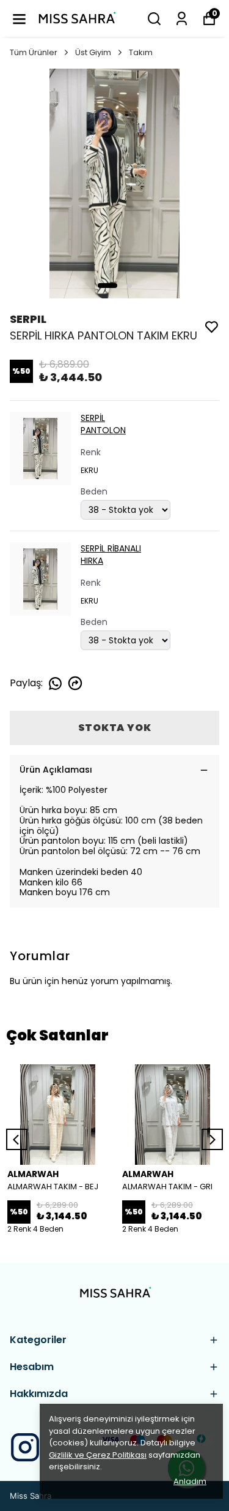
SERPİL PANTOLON (103, 424)
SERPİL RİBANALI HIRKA (111, 554)
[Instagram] (25, 1447)
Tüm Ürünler (33, 52)
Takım (141, 52)
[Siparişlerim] (181, 18)
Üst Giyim (93, 52)
